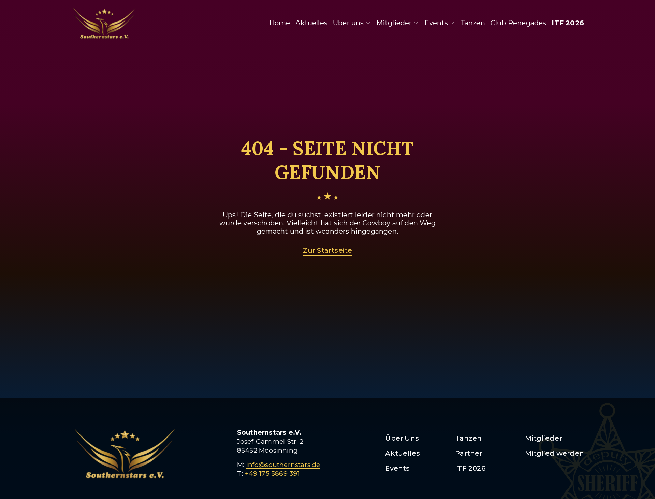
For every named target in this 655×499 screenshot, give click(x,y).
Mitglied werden (554, 453)
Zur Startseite (327, 250)
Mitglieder (394, 23)
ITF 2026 (568, 23)
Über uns (348, 23)
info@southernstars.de (283, 465)
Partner (468, 453)
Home (279, 23)
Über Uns (402, 438)
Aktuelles (311, 23)
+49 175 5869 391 (272, 473)
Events (436, 23)
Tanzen (473, 23)
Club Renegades (519, 23)
